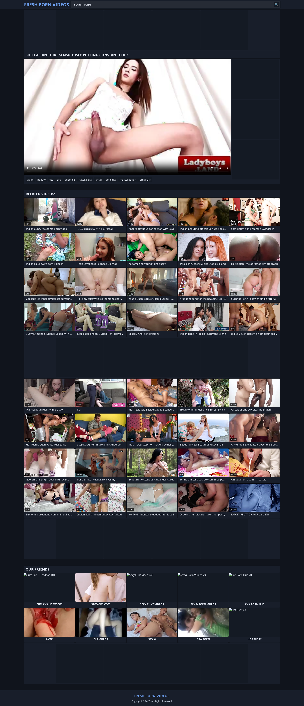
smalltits (111, 179)
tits (51, 179)
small (99, 179)
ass (59, 179)
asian (30, 179)
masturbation (128, 179)
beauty (41, 179)
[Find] (276, 4)
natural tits (85, 179)
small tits (145, 179)
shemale (70, 179)
